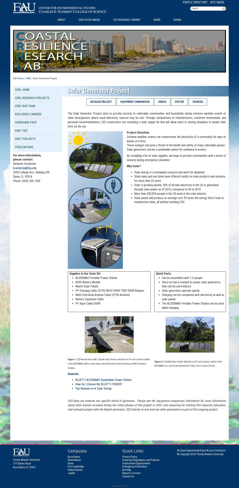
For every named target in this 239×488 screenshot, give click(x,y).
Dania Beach (74, 459)
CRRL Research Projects (32, 98)
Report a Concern (131, 473)
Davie (71, 463)
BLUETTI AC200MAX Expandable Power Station (103, 380)
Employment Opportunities (136, 463)
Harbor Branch (75, 469)
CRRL (28, 78)
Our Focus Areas (89, 19)
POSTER (179, 101)
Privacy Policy (129, 456)
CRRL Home (22, 90)
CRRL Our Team (25, 106)
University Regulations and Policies (140, 459)
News (157, 19)
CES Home (18, 78)
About (62, 19)
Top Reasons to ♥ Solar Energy (93, 388)
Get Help (126, 469)
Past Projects (25, 139)
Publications (24, 147)
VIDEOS (162, 101)
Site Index (217, 2)
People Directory (195, 2)
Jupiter (71, 473)
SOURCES (198, 101)
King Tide (21, 130)
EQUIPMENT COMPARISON (135, 101)
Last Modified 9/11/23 (119, 486)
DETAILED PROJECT (101, 101)
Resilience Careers (28, 114)
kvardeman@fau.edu (24, 168)
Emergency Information (134, 466)
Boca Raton (74, 456)
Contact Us (128, 476)
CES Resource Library (127, 19)
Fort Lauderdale (76, 466)
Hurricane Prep (26, 122)
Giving (177, 19)
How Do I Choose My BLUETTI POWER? (98, 384)
